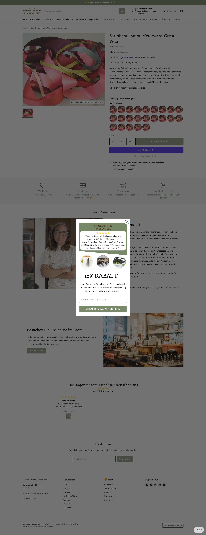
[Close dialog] (127, 222)
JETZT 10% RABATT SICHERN (103, 309)
